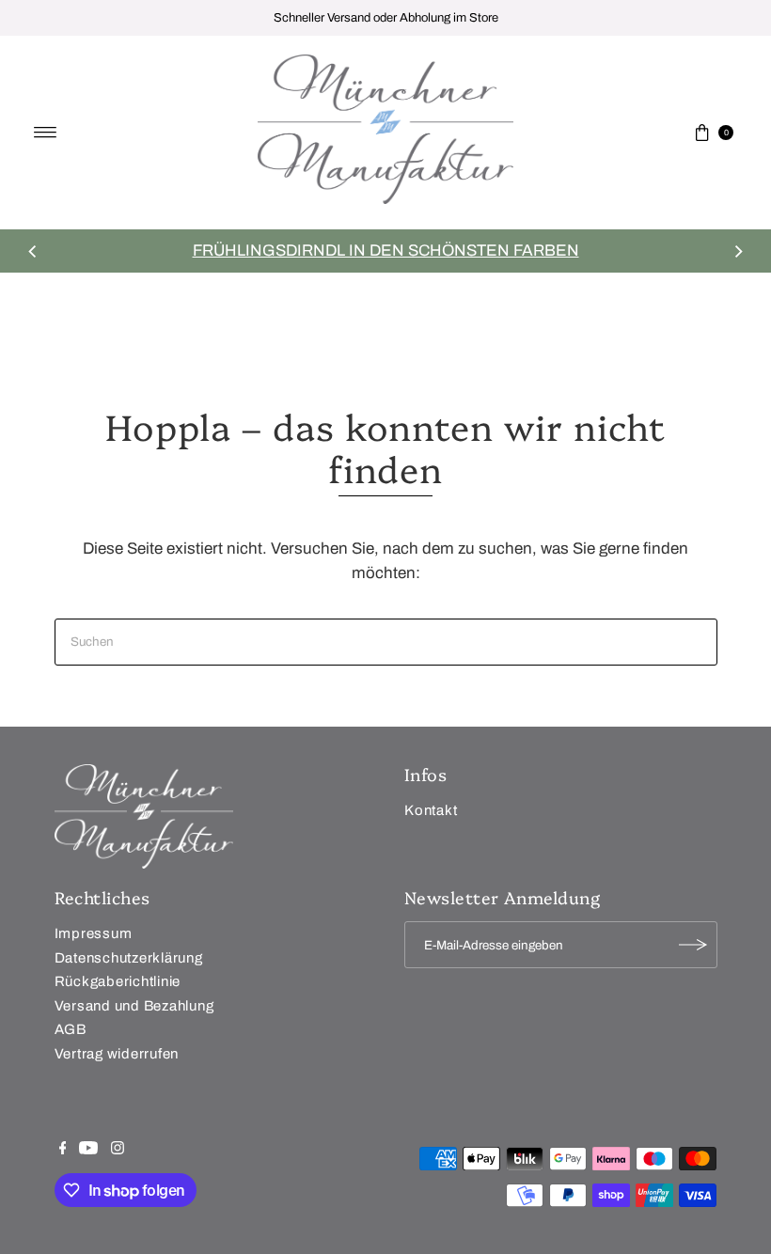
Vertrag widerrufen (117, 1053)
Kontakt (430, 810)
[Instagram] (117, 1150)
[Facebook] (63, 1150)
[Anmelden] (693, 944)
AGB (71, 1029)
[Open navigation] (45, 132)
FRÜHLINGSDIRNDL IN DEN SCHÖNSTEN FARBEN (386, 250)
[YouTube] (88, 1150)
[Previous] (33, 251)
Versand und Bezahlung (134, 1005)
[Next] (738, 251)
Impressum (94, 933)
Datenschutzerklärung (129, 957)
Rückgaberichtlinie (118, 981)
